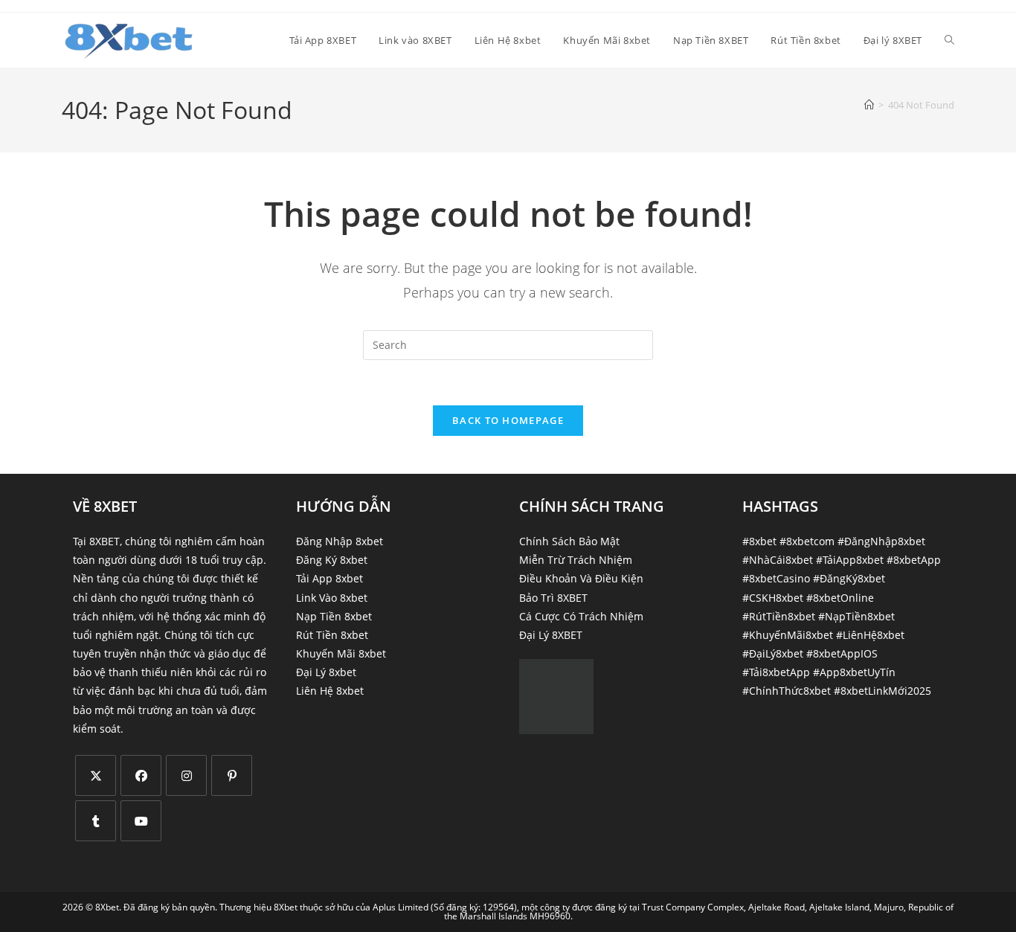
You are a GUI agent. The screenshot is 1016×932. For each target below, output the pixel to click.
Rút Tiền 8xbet (332, 635)
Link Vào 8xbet (331, 598)
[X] (95, 775)
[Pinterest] (231, 775)
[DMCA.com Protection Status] (556, 695)
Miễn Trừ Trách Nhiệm (575, 560)
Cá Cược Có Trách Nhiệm (581, 616)
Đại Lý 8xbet (326, 672)
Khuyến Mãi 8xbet (341, 653)
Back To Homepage (508, 420)
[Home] (869, 105)
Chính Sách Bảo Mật (569, 541)
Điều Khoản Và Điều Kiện (581, 578)
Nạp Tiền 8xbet (334, 616)
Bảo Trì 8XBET (553, 598)
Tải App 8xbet (329, 578)
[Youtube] (140, 820)
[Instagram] (186, 775)
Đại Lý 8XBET (550, 635)
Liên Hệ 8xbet (330, 691)
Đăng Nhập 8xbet (339, 541)
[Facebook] (140, 775)
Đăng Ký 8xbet (331, 560)
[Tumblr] (95, 820)
